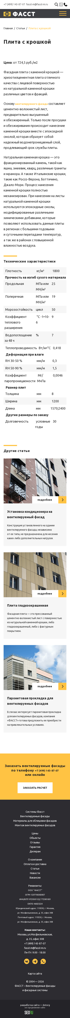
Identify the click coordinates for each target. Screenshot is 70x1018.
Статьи (35, 868)
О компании (35, 859)
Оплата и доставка (35, 864)
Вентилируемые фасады (35, 816)
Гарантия (35, 847)
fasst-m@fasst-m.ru (37, 4)
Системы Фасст (35, 811)
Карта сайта (35, 973)
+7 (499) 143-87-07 (14, 4)
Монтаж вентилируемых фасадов (35, 825)
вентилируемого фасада (31, 103)
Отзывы (35, 842)
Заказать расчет (35, 787)
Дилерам (35, 851)
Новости (35, 873)
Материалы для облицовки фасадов (35, 820)
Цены (35, 833)
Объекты (35, 837)
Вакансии (35, 877)
